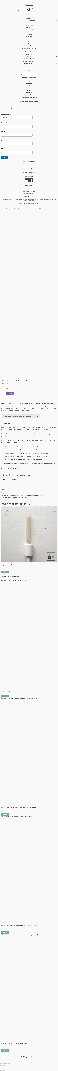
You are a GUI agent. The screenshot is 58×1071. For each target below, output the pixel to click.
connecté (13, 497)
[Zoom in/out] (9, 1063)
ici (41, 459)
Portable (29, 41)
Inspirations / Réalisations (29, 77)
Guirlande (29, 43)
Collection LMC (29, 29)
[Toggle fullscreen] (6, 1063)
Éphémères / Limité (29, 58)
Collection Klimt (29, 23)
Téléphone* (4, 149)
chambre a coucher (6, 406)
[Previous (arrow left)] (1, 1065)
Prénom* (4, 123)
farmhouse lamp (24, 406)
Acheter (10, 393)
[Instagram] (27, 181)
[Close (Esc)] (1, 1063)
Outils (29, 68)
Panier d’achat (29, 85)
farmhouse (16, 406)
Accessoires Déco (28, 63)
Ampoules (28, 56)
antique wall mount (47, 403)
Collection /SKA (29, 25)
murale (47, 408)
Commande (29, 88)
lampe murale (15, 408)
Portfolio (29, 95)
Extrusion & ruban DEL (29, 32)
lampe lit (8, 408)
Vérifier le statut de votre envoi (29, 97)
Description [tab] (7, 416)
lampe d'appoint (44, 406)
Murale (29, 39)
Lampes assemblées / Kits (29, 46)
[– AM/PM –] (29, 5)
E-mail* (3, 140)
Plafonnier (29, 34)
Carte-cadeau (29, 70)
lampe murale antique (25, 408)
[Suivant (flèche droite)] (4, 1070)
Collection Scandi (29, 27)
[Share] (4, 1063)
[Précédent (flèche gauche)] (1, 1070)
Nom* (3, 131)
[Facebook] (31, 181)
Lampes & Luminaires (29, 20)
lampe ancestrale (34, 406)
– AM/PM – (29, 8)
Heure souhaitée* (6, 114)
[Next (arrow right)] (4, 1065)
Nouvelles (29, 92)
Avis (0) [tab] (36, 416)
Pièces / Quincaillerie (28, 61)
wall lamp (16, 410)
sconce (51, 408)
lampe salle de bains (38, 408)
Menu (29, 14)
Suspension (29, 36)
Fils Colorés (29, 54)
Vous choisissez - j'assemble (29, 48)
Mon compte (29, 83)
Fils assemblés (28, 52)
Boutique (29, 90)
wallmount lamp (24, 410)
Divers (28, 65)
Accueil (29, 81)
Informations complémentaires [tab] (22, 416)
